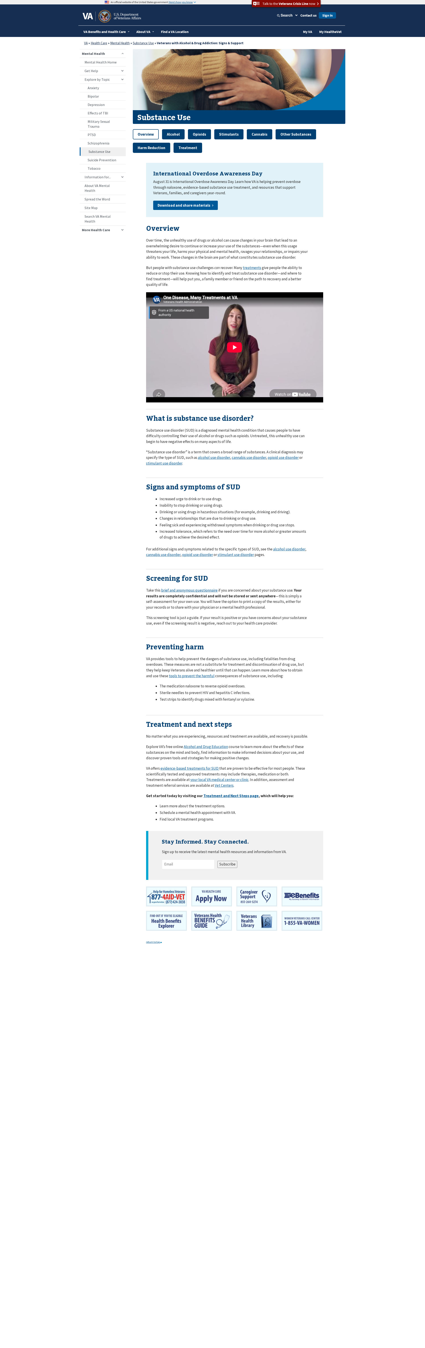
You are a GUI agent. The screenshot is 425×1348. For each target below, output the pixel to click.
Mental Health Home (101, 62)
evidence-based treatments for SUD (189, 768)
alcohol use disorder (214, 457)
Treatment (187, 147)
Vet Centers (224, 785)
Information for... (98, 177)
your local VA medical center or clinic (219, 779)
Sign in (327, 15)
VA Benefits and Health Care (104, 31)
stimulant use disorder (164, 463)
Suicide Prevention (102, 160)
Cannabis (259, 134)
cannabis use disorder (249, 457)
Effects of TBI (98, 113)
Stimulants (229, 134)
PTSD (92, 135)
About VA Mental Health (97, 188)
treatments (252, 267)
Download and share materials (184, 205)
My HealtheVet (330, 31)
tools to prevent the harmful (191, 675)
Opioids (199, 134)
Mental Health (120, 43)
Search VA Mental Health (98, 218)
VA (86, 43)
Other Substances (295, 134)
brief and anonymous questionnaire (189, 590)
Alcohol (173, 134)
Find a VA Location (175, 31)
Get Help (91, 71)
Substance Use (143, 43)
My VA (307, 31)
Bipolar (93, 96)
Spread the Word (97, 199)
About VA (143, 31)
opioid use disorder (283, 457)
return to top (153, 942)
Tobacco (94, 168)
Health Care (99, 43)
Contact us (308, 15)
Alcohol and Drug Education (206, 746)
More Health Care (96, 230)
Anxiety (93, 88)
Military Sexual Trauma (99, 124)
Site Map (91, 208)
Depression (96, 104)
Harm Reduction (151, 147)
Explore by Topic (97, 79)
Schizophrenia (98, 143)
